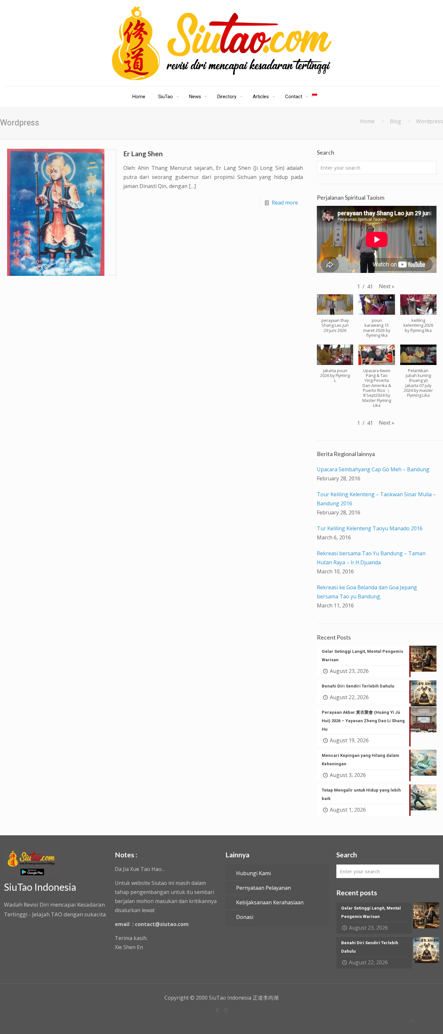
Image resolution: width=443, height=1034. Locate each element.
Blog (395, 121)
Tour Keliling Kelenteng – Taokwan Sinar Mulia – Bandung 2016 (376, 499)
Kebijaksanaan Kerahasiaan (270, 902)
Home (367, 121)
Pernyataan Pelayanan (263, 887)
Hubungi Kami (253, 873)
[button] (387, 286)
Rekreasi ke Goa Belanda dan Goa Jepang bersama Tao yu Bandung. (367, 592)
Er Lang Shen (143, 153)
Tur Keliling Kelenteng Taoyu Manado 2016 (370, 528)
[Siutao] (221, 43)
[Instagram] (225, 1010)
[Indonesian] (314, 96)
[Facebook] (217, 1010)
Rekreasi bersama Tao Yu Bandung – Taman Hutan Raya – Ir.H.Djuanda (371, 558)
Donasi (244, 917)
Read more (285, 202)
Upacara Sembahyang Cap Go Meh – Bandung (373, 469)
